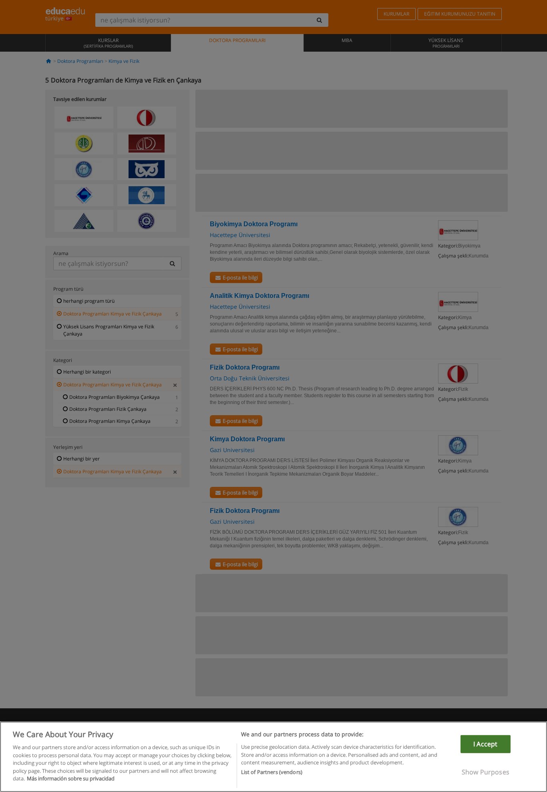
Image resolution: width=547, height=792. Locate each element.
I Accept (485, 744)
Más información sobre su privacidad (71, 778)
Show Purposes (485, 772)
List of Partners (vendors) (271, 772)
